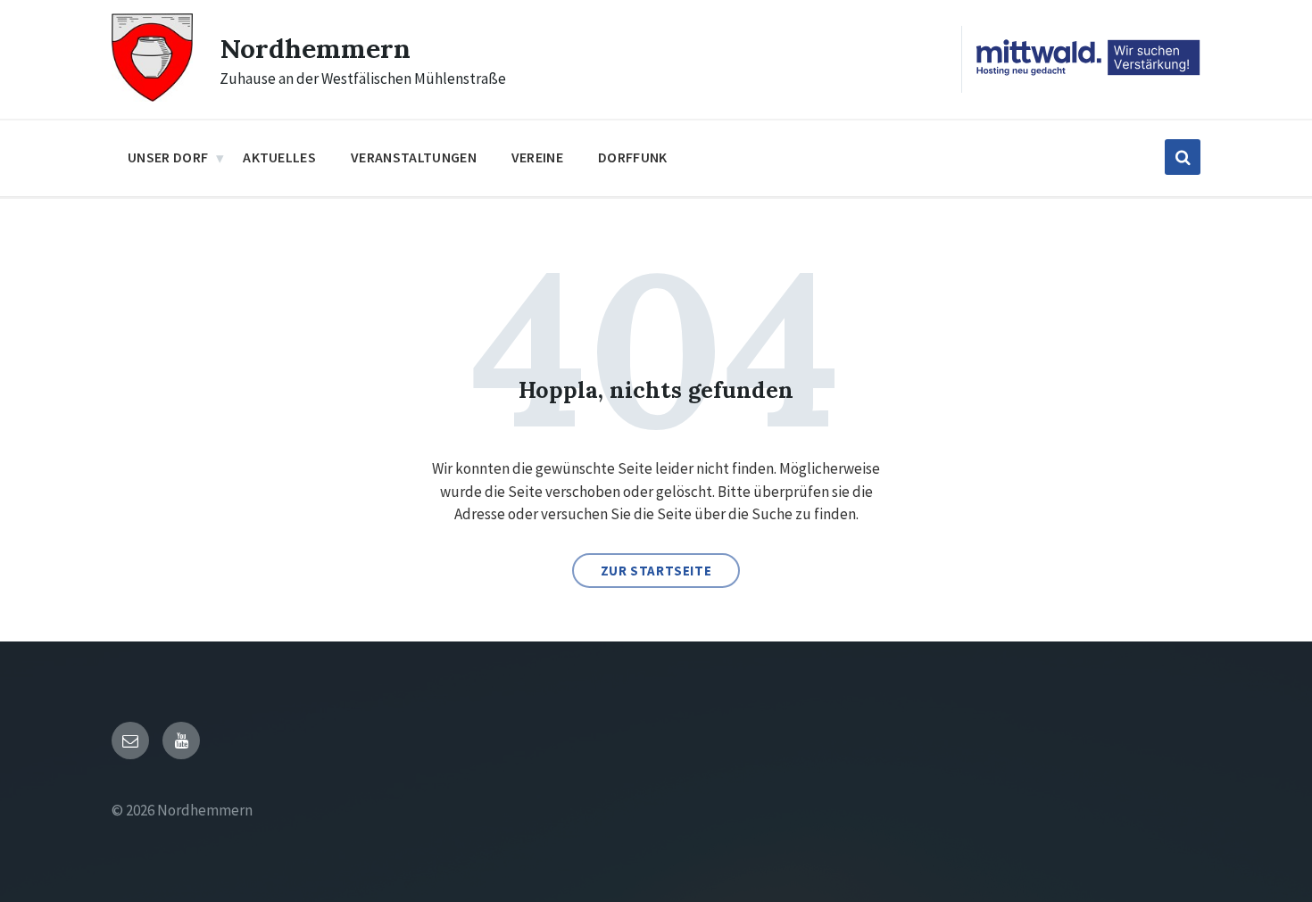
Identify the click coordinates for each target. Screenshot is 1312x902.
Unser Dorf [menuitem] (168, 157)
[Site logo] (152, 96)
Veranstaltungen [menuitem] (414, 157)
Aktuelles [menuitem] (279, 157)
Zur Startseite (656, 570)
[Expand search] (1182, 157)
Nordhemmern (315, 48)
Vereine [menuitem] (537, 157)
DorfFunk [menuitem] (633, 157)
